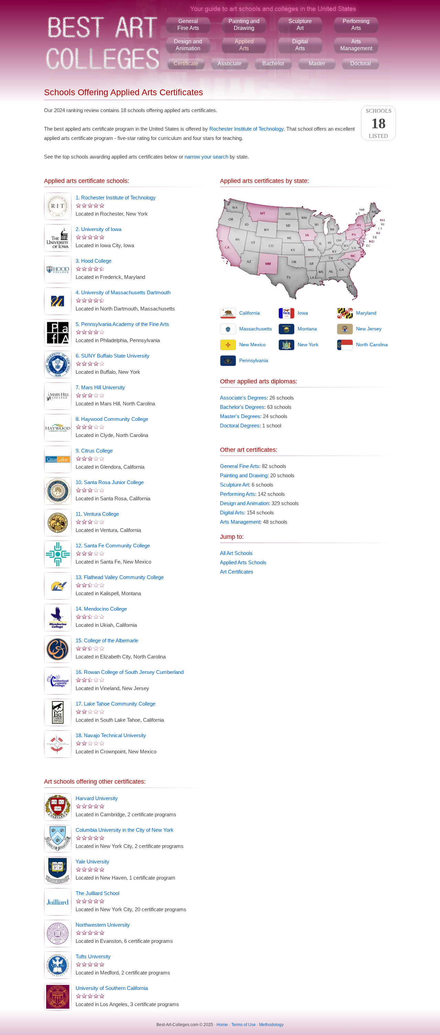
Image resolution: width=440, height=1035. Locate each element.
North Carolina (372, 344)
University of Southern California (112, 988)
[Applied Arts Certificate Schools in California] (228, 313)
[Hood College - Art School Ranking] (58, 269)
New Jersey (369, 328)
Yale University (92, 861)
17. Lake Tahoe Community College (115, 704)
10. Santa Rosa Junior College (110, 482)
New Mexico (252, 344)
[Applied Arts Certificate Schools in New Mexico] (228, 344)
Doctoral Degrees (240, 425)
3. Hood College (93, 261)
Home (222, 1024)
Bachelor (273, 63)
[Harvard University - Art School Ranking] (58, 807)
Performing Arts (237, 494)
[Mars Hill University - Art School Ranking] (58, 396)
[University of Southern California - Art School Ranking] (58, 997)
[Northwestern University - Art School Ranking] (58, 933)
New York (308, 344)
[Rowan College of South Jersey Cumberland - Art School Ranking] (58, 681)
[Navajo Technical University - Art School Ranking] (58, 744)
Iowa (303, 313)
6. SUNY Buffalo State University (113, 356)
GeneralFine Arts (188, 24)
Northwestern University (103, 925)
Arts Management (240, 522)
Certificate (186, 63)
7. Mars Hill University (100, 387)
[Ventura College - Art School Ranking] (58, 522)
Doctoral (360, 63)
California (249, 313)
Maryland (366, 313)
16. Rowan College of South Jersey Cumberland (130, 672)
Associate (230, 63)
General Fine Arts (239, 466)
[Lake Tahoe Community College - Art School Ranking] (58, 712)
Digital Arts (232, 512)
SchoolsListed (379, 123)
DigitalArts (300, 45)
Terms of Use (243, 1024)
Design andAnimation (188, 45)
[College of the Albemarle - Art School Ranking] (58, 649)
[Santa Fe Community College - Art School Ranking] (58, 554)
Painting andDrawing (244, 24)
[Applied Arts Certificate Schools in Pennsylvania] (228, 360)
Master (317, 63)
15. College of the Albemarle (107, 640)
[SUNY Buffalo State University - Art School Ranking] (58, 364)
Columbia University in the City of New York (125, 830)
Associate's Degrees (243, 398)
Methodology (271, 1024)
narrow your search (206, 157)
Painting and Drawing (243, 475)
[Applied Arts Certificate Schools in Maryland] (345, 313)
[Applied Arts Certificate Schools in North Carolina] (345, 344)
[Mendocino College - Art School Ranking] (58, 617)
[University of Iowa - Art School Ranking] (58, 238)
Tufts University (93, 956)
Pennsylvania (253, 360)
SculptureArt (300, 24)
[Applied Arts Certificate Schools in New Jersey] (345, 329)
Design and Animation (244, 503)
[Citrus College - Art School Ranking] (58, 459)
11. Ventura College (97, 514)
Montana (307, 328)
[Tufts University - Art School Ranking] (58, 965)
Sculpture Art (234, 485)
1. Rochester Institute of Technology (116, 197)
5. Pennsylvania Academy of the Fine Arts (122, 324)
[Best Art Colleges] (102, 43)
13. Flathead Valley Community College (120, 577)
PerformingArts (356, 24)
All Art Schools (236, 553)
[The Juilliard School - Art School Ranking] (58, 902)
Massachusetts (255, 328)
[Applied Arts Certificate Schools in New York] (286, 344)
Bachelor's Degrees (242, 407)
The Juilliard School (97, 893)
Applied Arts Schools (243, 562)
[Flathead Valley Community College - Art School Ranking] (58, 586)
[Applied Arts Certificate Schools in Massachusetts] (228, 329)
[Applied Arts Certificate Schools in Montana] (286, 329)
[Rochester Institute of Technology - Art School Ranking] (58, 206)
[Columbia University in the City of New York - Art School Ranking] (58, 838)
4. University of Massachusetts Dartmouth (123, 292)
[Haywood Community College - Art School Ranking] (58, 428)
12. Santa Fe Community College (113, 545)
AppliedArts (244, 45)
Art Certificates (236, 572)
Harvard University (97, 798)
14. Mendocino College (101, 609)
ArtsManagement (356, 45)
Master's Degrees (240, 416)
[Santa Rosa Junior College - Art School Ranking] (58, 491)
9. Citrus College (94, 451)
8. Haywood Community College (112, 419)
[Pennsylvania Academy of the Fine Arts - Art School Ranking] (58, 333)
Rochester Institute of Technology (246, 129)
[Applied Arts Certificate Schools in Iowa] (286, 313)
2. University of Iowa (98, 229)
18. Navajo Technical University (111, 735)
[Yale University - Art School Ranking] (58, 870)
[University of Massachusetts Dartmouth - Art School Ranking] (58, 301)
